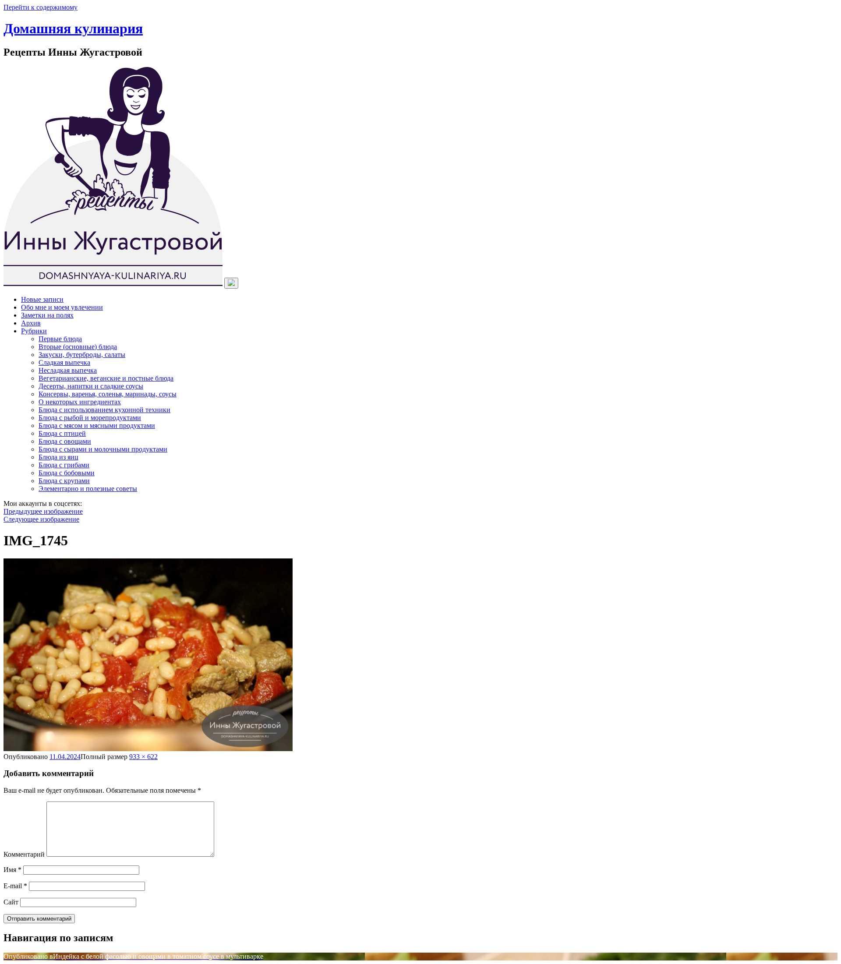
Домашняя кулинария (73, 28)
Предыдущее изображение (43, 511)
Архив (31, 323)
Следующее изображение (41, 519)
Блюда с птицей (62, 433)
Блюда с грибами (64, 465)
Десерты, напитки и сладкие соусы (91, 386)
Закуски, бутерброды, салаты (82, 354)
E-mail (15, 886)
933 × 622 (143, 756)
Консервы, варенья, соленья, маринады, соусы (108, 394)
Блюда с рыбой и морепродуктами (90, 417)
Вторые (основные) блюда (78, 346)
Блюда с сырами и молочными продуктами (103, 449)
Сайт (11, 902)
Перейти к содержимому (41, 7)
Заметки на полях (47, 315)
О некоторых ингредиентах (80, 402)
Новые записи (42, 299)
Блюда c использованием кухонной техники (104, 409)
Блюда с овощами (65, 441)
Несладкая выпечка (68, 370)
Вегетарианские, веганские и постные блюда (106, 378)
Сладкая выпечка (64, 362)
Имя (12, 869)
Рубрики (34, 331)
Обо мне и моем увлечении (62, 307)
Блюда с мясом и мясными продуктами (97, 425)
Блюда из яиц (58, 457)
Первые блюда (60, 339)
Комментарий (24, 854)
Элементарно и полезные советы (88, 488)
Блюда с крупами (64, 480)
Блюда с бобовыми (67, 473)
